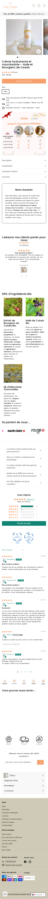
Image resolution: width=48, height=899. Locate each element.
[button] (7, 72)
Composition (7, 166)
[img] (24, 243)
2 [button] (21, 672)
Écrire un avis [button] (24, 523)
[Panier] (39, 5)
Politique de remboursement (12, 819)
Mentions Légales (8, 822)
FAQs (4, 806)
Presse (4, 847)
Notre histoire (7, 834)
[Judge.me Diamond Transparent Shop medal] (29, 537)
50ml (5, 91)
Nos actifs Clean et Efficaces (12, 837)
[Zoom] (38, 51)
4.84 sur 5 (30, 499)
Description (7, 160)
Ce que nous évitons (9, 840)
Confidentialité (7, 825)
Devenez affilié (7, 844)
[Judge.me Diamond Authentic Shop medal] (17, 537)
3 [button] (25, 672)
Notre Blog (6, 809)
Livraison (6, 177)
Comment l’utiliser (10, 171)
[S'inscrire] (40, 762)
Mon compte (6, 850)
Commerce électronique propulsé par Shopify (18, 894)
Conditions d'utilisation (10, 813)
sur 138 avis (24, 245)
